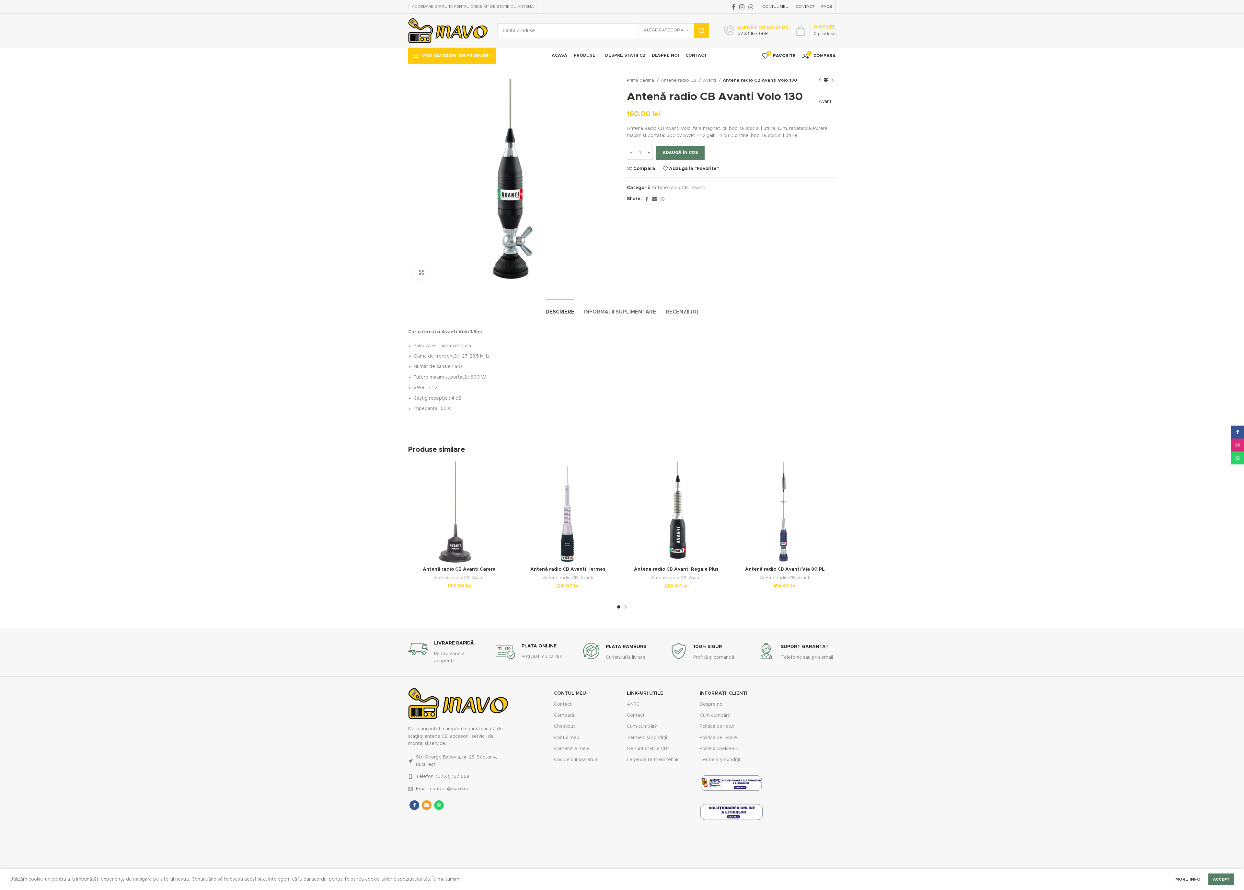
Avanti (710, 80)
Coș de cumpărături (575, 760)
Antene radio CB (679, 80)
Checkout (564, 726)
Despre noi (711, 704)
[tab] (560, 309)
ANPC (633, 704)
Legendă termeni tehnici (654, 760)
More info (1188, 879)
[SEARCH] (701, 30)
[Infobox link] (756, 31)
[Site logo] (448, 30)
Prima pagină (641, 80)
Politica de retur (717, 726)
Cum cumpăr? (642, 726)
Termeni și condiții (647, 738)
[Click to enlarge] (421, 273)
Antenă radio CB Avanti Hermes (567, 569)
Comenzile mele (572, 749)
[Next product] (832, 80)
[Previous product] (819, 80)
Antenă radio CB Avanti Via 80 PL (785, 569)
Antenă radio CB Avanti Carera (459, 569)
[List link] (458, 761)
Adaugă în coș (680, 153)
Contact (563, 704)
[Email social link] (654, 199)
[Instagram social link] (741, 7)
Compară (564, 715)
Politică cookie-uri (719, 749)
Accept (1221, 879)
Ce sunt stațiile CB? (648, 749)
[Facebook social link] (733, 7)
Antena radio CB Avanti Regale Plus (676, 569)
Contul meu (566, 738)
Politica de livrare (718, 738)
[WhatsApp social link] (750, 7)
